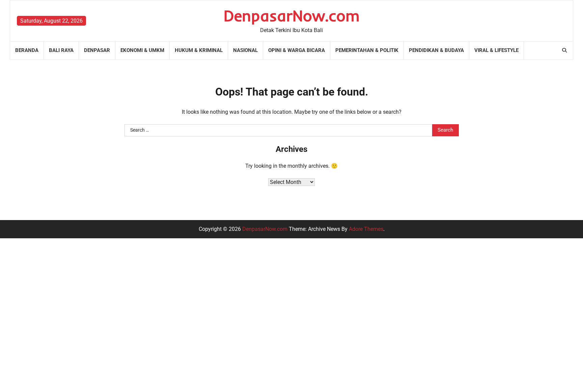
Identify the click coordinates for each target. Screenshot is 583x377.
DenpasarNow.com (292, 15)
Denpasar (97, 50)
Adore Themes (366, 229)
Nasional (245, 50)
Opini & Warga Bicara (296, 50)
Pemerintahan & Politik (366, 50)
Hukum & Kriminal (199, 50)
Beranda (26, 50)
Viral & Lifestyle (496, 50)
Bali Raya (61, 50)
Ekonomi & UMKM (142, 50)
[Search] (564, 50)
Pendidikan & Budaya (436, 50)
